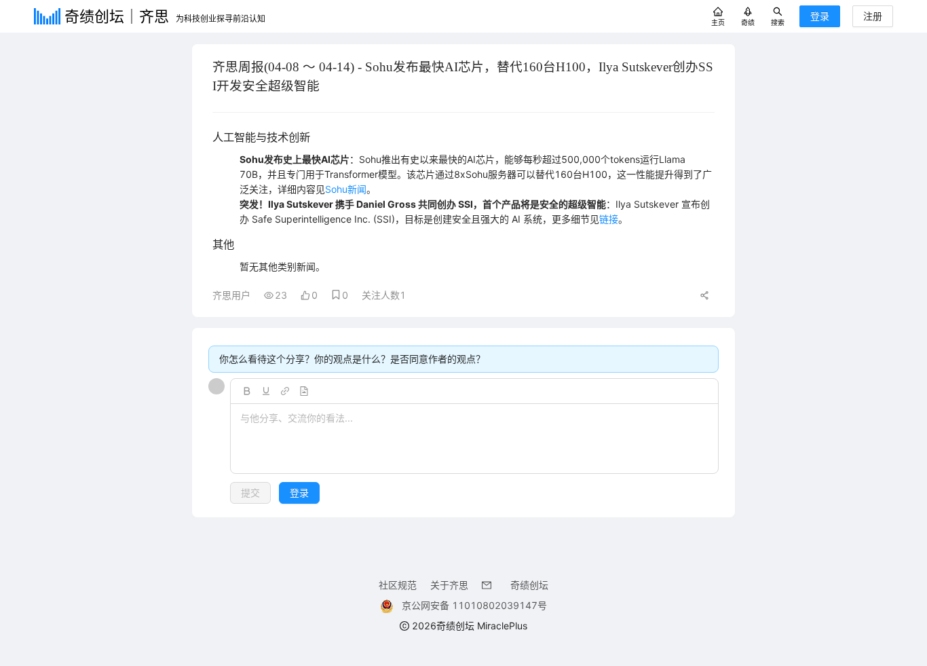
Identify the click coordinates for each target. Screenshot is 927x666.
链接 (608, 219)
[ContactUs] (489, 585)
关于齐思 (449, 585)
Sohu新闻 (345, 189)
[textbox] (474, 439)
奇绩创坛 (529, 585)
